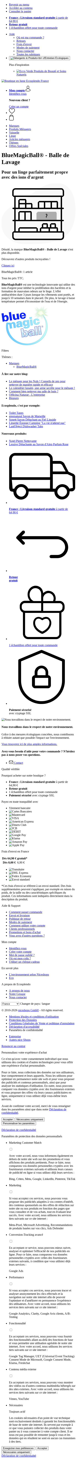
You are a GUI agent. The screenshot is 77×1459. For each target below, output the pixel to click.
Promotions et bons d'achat (25, 932)
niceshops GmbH (28, 1010)
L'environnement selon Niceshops (29, 974)
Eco (11, 977)
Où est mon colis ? (20, 958)
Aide (12, 34)
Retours (21, 40)
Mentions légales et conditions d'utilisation (34, 1016)
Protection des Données (23, 1020)
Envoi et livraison (19, 915)
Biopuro (14, 398)
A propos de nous (19, 990)
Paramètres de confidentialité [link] (26, 1030)
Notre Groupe (17, 994)
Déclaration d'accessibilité (24, 1026)
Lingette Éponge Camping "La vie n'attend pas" (37, 423)
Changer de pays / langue (35, 1003)
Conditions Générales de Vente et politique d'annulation (41, 1023)
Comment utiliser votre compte (27, 925)
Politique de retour (20, 918)
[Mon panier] (42, 117)
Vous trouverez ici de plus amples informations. (29, 744)
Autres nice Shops (19, 1039)
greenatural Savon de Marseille (27, 416)
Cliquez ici (7, 265)
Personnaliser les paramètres (19, 1123)
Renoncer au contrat (13, 1046)
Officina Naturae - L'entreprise (27, 394)
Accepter (8, 1119)
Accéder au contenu (21, 8)
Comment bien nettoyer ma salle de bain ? (33, 391)
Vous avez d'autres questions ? (27, 935)
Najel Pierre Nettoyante (23, 441)
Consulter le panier (20, 11)
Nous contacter (25, 51)
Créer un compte (19, 106)
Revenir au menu (19, 4)
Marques (14, 363)
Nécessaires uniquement (29, 1119)
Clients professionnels (22, 928)
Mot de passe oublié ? (22, 955)
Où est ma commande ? (30, 37)
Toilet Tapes (16, 412)
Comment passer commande (25, 912)
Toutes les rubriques (28, 54)
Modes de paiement (27, 47)
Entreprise (15, 1036)
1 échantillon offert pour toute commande (33, 27)
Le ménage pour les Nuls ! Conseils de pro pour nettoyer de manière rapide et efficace (37, 383)
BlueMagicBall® (26, 366)
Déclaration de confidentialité (18, 1130)
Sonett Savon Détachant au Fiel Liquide (32, 419)
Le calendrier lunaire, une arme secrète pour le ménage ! (42, 388)
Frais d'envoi (24, 44)
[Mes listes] (12, 112)
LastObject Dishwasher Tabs (26, 426)
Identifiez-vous (18, 93)
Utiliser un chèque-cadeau (24, 961)
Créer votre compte (20, 951)
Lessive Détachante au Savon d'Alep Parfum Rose (38, 444)
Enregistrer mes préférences (18, 1448)
